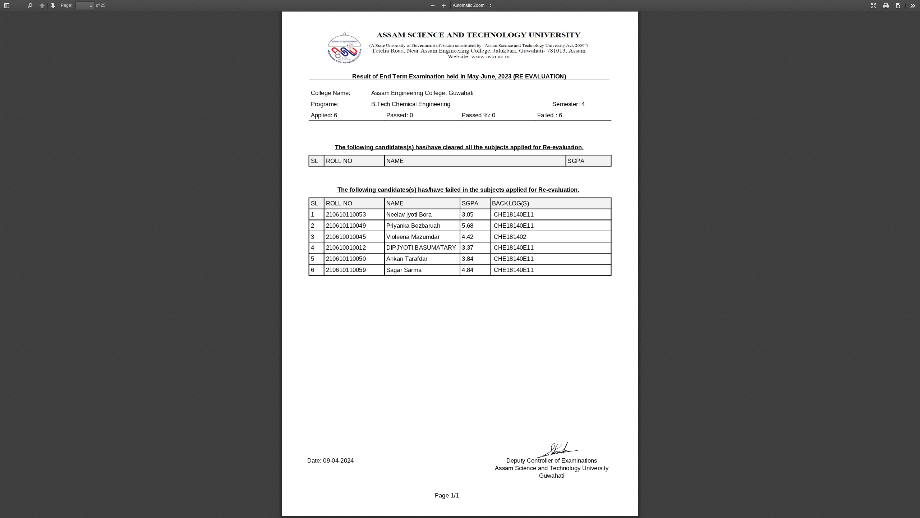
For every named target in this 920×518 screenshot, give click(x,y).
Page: (66, 5)
